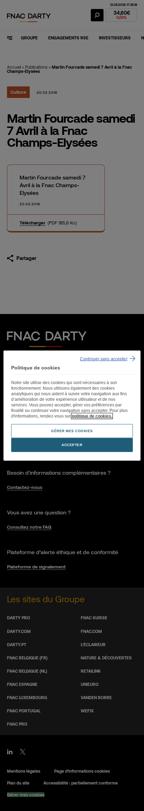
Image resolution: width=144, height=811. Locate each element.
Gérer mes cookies (72, 431)
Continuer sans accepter (104, 358)
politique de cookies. (92, 416)
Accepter (72, 445)
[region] (71, 405)
